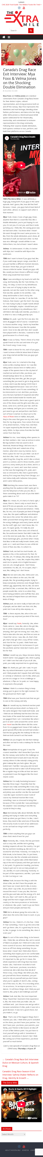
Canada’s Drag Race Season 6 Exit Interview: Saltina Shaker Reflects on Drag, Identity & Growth (20, 1074)
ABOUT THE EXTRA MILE (12, 1150)
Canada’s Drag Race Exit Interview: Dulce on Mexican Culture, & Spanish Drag (20, 1062)
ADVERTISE (25, 1150)
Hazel (9, 724)
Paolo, (19, 623)
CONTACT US (34, 1150)
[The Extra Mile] (3, 37)
